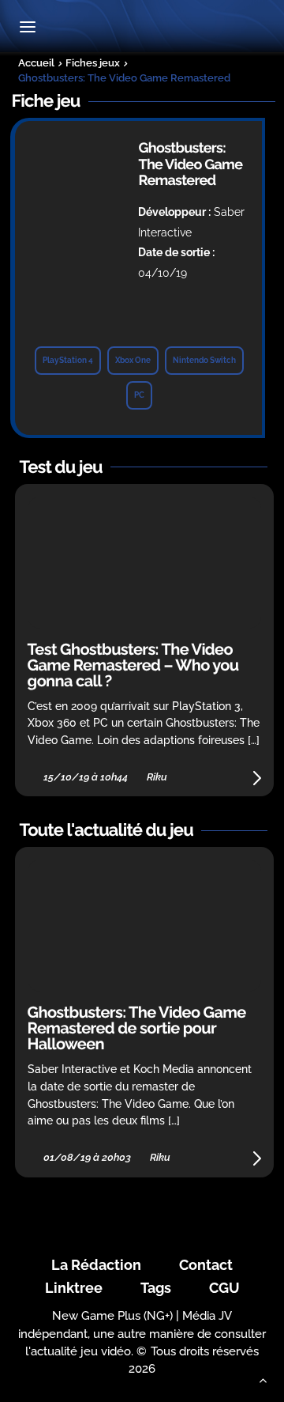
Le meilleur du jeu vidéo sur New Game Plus (142, 28)
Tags (155, 1287)
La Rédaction (96, 1265)
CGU (224, 1287)
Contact (206, 1265)
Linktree (74, 1287)
